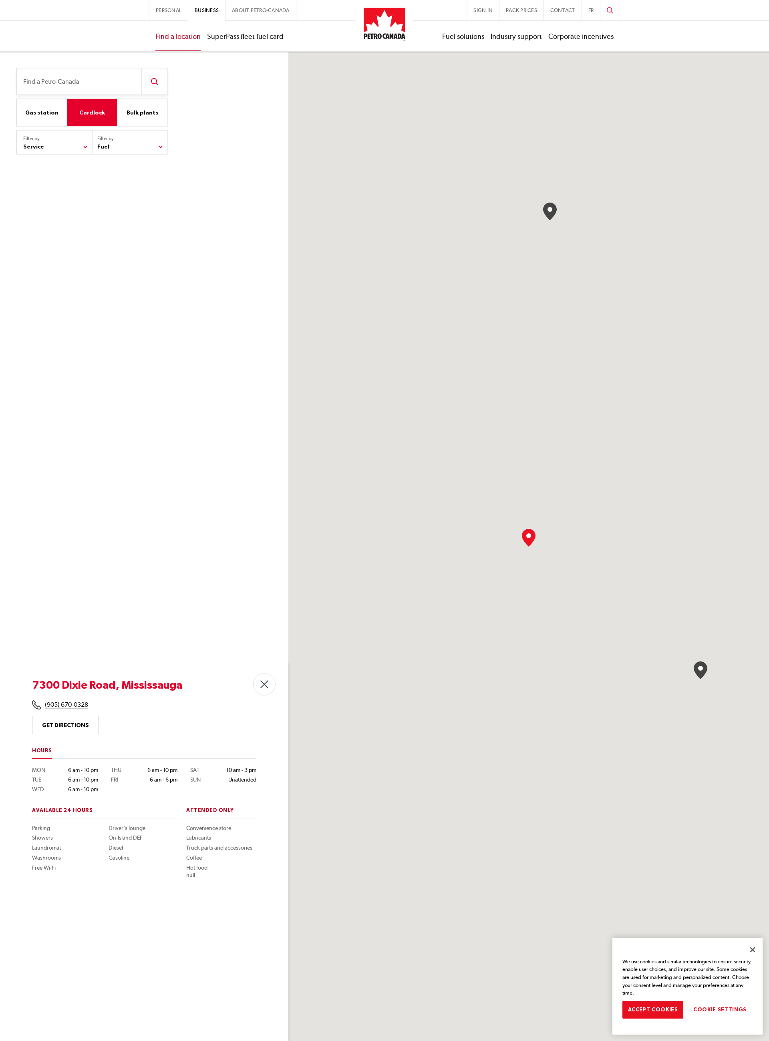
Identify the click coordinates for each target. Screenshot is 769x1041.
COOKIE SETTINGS (720, 1010)
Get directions (65, 725)
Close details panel (264, 684)
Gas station (41, 112)
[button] (700, 670)
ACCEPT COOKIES (653, 1010)
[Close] (752, 950)
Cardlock (92, 112)
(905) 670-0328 (66, 704)
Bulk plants (142, 112)
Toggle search (610, 10)
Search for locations (154, 81)
